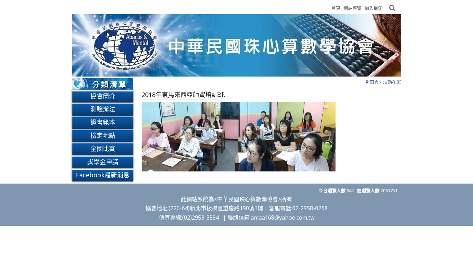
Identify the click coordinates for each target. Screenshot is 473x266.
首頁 (374, 82)
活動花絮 (392, 82)
